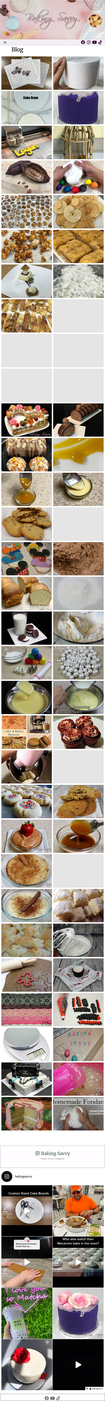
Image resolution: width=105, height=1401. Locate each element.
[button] (5, 42)
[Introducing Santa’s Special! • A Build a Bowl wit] (78, 1210)
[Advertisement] (50, 1138)
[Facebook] (83, 42)
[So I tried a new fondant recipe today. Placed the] (26, 1364)
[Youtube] (94, 42)
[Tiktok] (100, 42)
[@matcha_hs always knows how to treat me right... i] (26, 1313)
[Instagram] (89, 42)
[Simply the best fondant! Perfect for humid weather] (26, 1262)
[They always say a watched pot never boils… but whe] (78, 1262)
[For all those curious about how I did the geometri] (78, 1364)
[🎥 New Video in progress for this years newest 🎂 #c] (78, 1313)
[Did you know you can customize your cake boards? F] (26, 1210)
